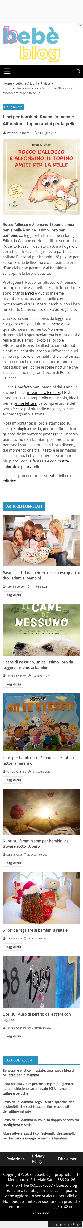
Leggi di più (13, 595)
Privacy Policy (38, 1159)
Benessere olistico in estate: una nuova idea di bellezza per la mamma (39, 1072)
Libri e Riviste (13, 107)
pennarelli (30, 466)
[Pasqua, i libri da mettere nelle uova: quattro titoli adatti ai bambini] (41, 540)
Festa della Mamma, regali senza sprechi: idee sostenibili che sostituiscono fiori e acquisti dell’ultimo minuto (38, 1107)
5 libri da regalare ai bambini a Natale (35, 930)
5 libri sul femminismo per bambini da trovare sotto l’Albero (36, 843)
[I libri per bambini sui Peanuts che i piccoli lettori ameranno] (41, 722)
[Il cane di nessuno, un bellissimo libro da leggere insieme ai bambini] (41, 630)
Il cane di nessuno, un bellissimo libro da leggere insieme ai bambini (38, 664)
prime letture (25, 403)
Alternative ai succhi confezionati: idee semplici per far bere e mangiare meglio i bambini (39, 1135)
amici (29, 293)
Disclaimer (67, 1158)
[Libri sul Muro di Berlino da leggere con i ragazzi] (41, 982)
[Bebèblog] (31, 43)
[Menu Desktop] (7, 71)
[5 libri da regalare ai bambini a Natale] (41, 898)
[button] (78, 71)
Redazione (15, 1158)
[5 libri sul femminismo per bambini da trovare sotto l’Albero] (41, 812)
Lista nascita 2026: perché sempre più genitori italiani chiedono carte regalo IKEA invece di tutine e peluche (38, 1089)
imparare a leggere (43, 392)
